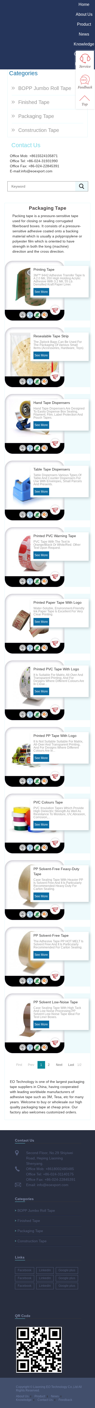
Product (84, 24)
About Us (84, 14)
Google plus (67, 1270)
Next (59, 1065)
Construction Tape (38, 130)
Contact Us (45, 1400)
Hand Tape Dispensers (51, 403)
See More (41, 292)
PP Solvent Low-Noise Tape (55, 1002)
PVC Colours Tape (48, 802)
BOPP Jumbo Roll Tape (44, 88)
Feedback (65, 1400)
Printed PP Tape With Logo (55, 736)
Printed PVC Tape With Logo (56, 669)
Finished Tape (33, 102)
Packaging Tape (36, 116)
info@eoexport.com (36, 171)
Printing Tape (43, 269)
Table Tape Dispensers (51, 469)
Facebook (24, 1270)
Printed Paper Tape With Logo (57, 602)
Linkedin (45, 1270)
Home (84, 4)
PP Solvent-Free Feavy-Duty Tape (56, 871)
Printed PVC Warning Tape (54, 536)
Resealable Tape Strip (51, 336)
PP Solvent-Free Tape (51, 935)
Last (71, 1065)
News (84, 34)
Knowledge (84, 44)
